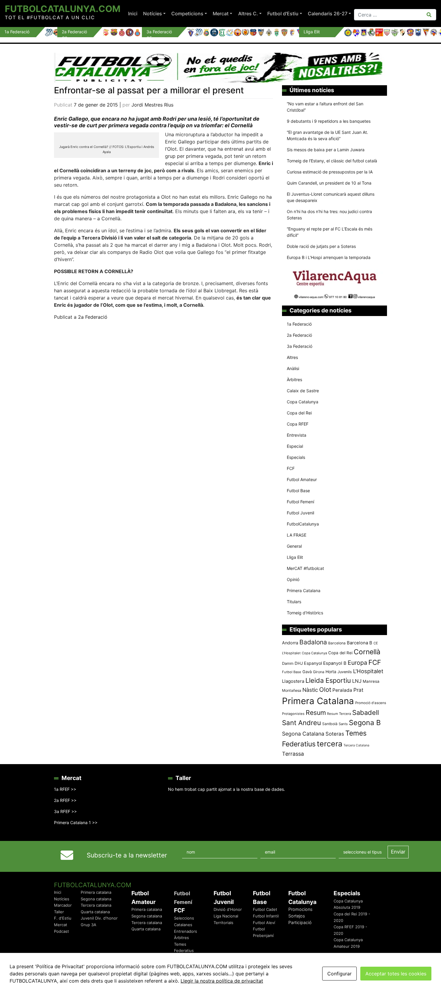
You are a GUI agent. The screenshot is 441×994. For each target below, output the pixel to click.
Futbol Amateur (302, 479)
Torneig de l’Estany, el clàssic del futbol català (332, 160)
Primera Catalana (303, 590)
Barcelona (337, 643)
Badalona (313, 642)
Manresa (371, 681)
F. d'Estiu (62, 918)
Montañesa (291, 690)
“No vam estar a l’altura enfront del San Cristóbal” (325, 107)
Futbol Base (298, 490)
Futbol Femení (300, 501)
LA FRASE (296, 535)
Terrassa (293, 754)
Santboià (330, 723)
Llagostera (293, 681)
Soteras (335, 734)
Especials (296, 457)
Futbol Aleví (264, 922)
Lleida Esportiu (328, 680)
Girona (318, 672)
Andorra (290, 642)
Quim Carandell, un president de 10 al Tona (329, 182)
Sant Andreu (301, 723)
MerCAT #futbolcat (305, 568)
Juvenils (345, 672)
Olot (325, 689)
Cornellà (367, 652)
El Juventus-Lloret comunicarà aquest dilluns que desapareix (330, 197)
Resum (316, 712)
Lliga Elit (295, 557)
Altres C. (248, 14)
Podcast (61, 931)
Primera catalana (96, 892)
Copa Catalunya (302, 401)
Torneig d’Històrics (305, 612)
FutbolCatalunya (303, 523)
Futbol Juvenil (300, 512)
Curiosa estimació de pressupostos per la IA (330, 171)
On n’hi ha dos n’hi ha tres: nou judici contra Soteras (329, 214)
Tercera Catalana (356, 745)
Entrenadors (185, 931)
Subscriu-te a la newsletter (127, 855)
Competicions (187, 14)
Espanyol (313, 663)
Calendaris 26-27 (327, 14)
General (294, 546)
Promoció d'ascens (370, 703)
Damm (287, 663)
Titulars (294, 601)
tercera (329, 743)
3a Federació (299, 346)
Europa (357, 662)
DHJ (299, 663)
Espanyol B (334, 663)
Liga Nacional (226, 916)
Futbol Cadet (265, 909)
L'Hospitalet (368, 671)
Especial (295, 446)
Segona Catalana (303, 733)
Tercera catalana (96, 905)
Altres (292, 357)
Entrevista (296, 435)
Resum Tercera (339, 714)
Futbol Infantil (266, 916)
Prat (358, 690)
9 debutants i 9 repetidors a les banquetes (328, 121)
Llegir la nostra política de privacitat (222, 981)
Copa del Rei (299, 412)
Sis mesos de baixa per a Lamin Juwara (325, 149)
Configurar (339, 974)
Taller (59, 911)
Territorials (223, 922)
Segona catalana (96, 898)
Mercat (221, 14)
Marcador (63, 905)
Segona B (365, 722)
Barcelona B (359, 643)
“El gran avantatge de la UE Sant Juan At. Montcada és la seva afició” (327, 135)
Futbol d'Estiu (282, 14)
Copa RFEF (297, 423)
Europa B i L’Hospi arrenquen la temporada (328, 257)
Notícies (152, 14)
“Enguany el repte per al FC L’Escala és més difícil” (329, 232)
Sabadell (365, 712)
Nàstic (310, 690)
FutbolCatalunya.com (62, 8)
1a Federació (299, 324)
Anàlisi (293, 368)
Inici (132, 14)
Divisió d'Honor (228, 909)
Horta (331, 671)
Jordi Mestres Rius (152, 105)
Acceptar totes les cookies (395, 974)
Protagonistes (293, 714)
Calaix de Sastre (303, 390)
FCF (291, 468)
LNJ (357, 681)
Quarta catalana (95, 911)
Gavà (307, 671)
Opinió (293, 579)
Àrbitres (294, 379)
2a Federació (92, 317)
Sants (343, 724)
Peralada (342, 690)
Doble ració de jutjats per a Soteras (321, 246)
